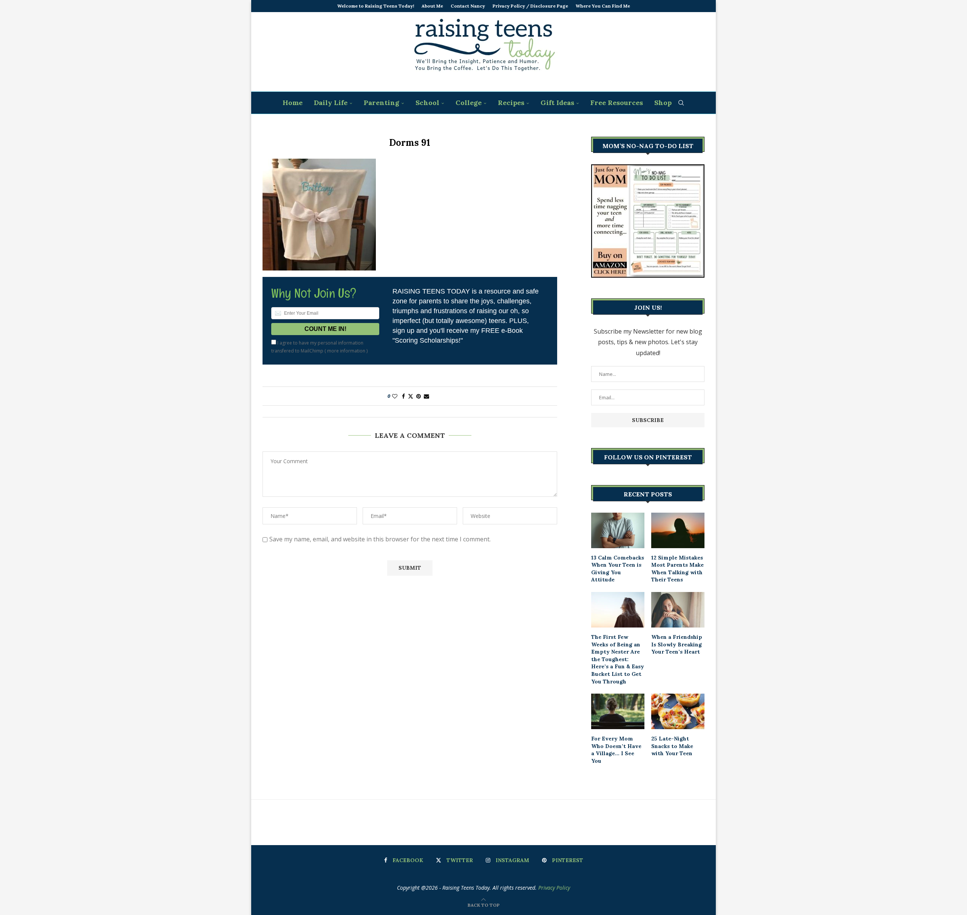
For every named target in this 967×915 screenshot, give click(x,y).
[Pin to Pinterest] (418, 396)
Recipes (511, 102)
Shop (663, 102)
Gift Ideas (557, 102)
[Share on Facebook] (403, 396)
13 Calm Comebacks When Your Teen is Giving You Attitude (617, 568)
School (427, 102)
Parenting (381, 102)
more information (346, 351)
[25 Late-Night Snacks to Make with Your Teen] (677, 711)
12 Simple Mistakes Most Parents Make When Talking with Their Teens (677, 568)
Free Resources (616, 102)
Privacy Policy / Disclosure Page (530, 6)
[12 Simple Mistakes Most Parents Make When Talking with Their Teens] (677, 530)
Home (293, 102)
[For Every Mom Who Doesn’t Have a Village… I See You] (617, 711)
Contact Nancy (468, 6)
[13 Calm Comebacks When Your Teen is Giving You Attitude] (617, 530)
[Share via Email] (426, 396)
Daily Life (331, 102)
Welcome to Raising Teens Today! (375, 6)
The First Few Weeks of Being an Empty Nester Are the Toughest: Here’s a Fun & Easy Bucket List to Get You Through (617, 659)
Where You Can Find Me (603, 6)
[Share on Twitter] (410, 396)
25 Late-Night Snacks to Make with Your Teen (672, 746)
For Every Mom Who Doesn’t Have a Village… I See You (616, 749)
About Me (432, 6)
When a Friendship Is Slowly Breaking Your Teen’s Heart (676, 644)
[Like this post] (394, 396)
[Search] (681, 103)
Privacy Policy (554, 887)
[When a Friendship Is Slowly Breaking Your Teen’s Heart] (677, 610)
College (469, 102)
